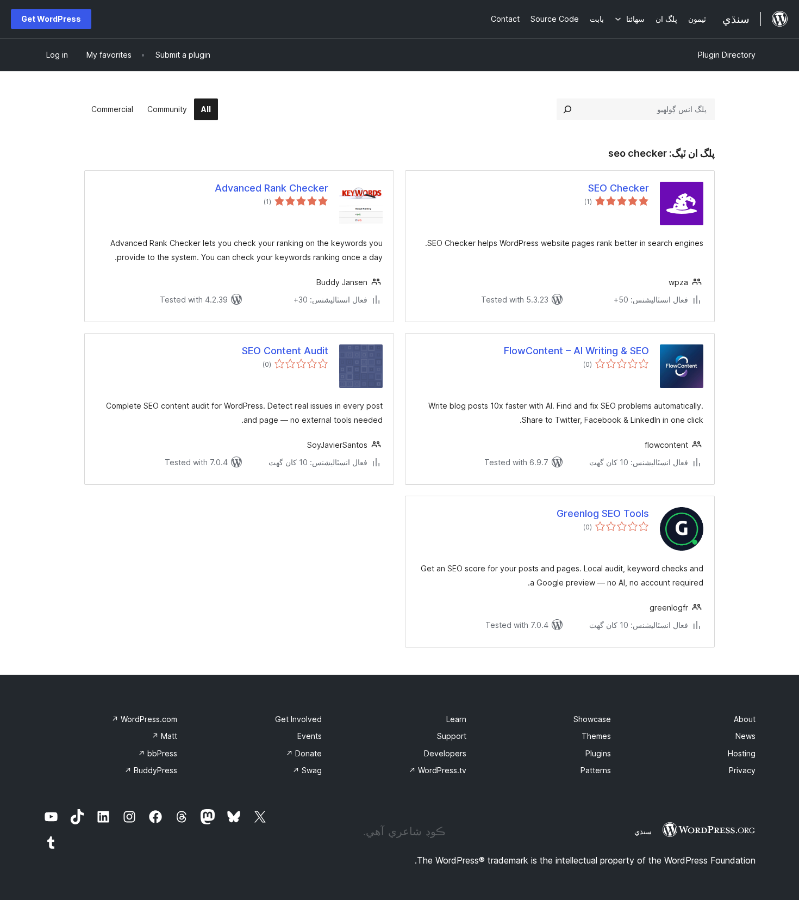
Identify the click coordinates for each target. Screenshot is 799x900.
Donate (304, 753)
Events (309, 736)
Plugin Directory (727, 54)
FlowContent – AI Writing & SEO (576, 350)
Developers (445, 753)
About (745, 719)
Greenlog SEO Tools (603, 513)
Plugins (598, 753)
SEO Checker (618, 188)
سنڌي (643, 831)
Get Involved (298, 719)
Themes (596, 736)
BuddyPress (150, 770)
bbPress (157, 753)
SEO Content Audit (285, 350)
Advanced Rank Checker (271, 188)
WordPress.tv (437, 770)
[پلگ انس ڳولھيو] (567, 109)
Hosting (742, 753)
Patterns (595, 770)
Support (451, 736)
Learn (456, 719)
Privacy (742, 770)
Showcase (592, 719)
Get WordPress (51, 18)
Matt (164, 736)
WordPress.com (144, 719)
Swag (307, 770)
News (745, 736)
